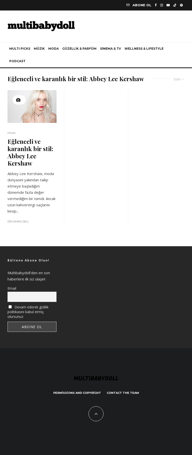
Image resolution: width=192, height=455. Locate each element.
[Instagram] (161, 5)
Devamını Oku (18, 221)
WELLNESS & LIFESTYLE (144, 48)
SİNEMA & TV (110, 48)
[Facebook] (155, 5)
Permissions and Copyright (77, 393)
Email (12, 288)
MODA (53, 48)
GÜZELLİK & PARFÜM (79, 48)
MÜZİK (39, 48)
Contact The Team (123, 393)
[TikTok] (175, 5)
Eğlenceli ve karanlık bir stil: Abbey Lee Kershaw (30, 152)
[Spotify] (181, 5)
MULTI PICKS (19, 48)
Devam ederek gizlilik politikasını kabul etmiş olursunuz (28, 312)
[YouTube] (168, 5)
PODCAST (17, 61)
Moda (12, 133)
